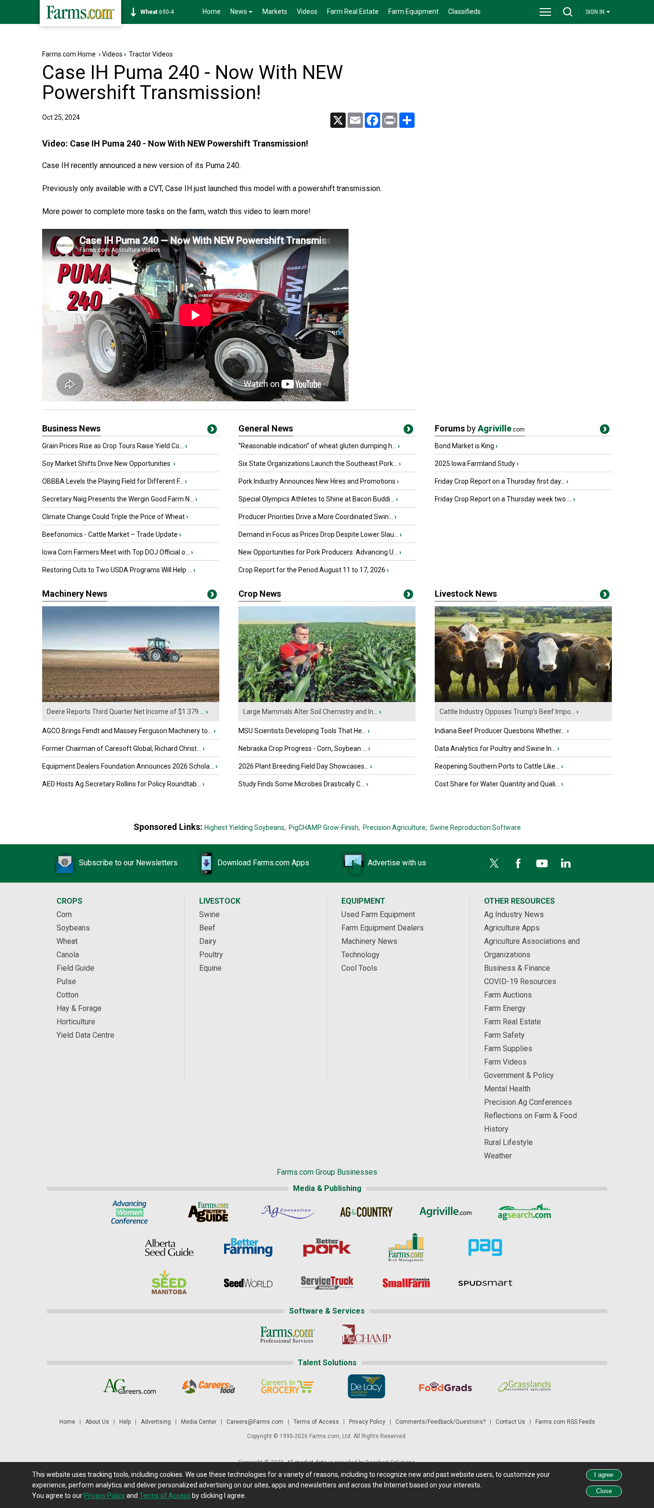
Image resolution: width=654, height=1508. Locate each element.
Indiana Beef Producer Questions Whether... (500, 731)
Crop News (259, 594)
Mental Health (507, 1088)
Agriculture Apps (512, 927)
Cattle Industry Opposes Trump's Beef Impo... (507, 711)
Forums (480, 428)
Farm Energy (505, 1008)
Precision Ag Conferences (528, 1102)
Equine (210, 968)
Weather (498, 1155)
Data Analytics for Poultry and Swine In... (495, 748)
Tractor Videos (151, 54)
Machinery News (74, 594)
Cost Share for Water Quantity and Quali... (497, 784)
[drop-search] (568, 12)
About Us (97, 1421)
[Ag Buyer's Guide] (208, 1212)
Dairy (207, 941)
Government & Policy (519, 1075)
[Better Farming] (248, 1247)
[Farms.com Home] (80, 13)
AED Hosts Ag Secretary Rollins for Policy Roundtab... (121, 784)
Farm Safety (504, 1035)
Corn (64, 914)
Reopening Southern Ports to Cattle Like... (497, 766)
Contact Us (510, 1421)
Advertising (156, 1421)
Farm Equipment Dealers (382, 927)
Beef (207, 927)
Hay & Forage (78, 1008)
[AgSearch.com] (524, 1212)
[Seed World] (248, 1283)
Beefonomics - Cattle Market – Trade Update (110, 534)
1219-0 (162, 12)
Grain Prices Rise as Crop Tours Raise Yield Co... (113, 446)
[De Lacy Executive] (366, 1386)
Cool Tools (359, 968)
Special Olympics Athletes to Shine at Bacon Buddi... (316, 499)
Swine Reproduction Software (475, 827)
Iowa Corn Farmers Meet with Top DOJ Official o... (116, 552)
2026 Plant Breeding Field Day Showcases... (303, 766)
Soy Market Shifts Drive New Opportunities (107, 463)
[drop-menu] (545, 12)
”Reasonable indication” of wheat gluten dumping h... (317, 446)
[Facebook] (518, 863)
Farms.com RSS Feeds (565, 1421)
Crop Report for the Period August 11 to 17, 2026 (311, 570)
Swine (209, 914)
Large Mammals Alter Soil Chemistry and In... (310, 711)
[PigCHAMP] (366, 1334)
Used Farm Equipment (378, 914)
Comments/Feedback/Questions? (440, 1421)
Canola (67, 954)
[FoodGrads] (445, 1386)
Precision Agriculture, (395, 827)
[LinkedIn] (565, 863)
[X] (494, 863)
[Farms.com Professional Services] (287, 1334)
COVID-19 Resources (520, 981)
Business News (71, 428)
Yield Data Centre (85, 1035)
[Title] (212, 431)
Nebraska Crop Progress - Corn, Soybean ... (302, 748)
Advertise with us (397, 862)
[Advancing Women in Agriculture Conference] (129, 1212)
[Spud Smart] (485, 1283)
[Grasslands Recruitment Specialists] (524, 1386)
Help (125, 1421)
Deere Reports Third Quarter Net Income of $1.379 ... (125, 711)
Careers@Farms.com (254, 1421)
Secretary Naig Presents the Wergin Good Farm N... (118, 499)
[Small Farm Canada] (406, 1283)
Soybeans (73, 927)
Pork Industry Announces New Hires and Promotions (316, 481)
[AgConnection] (287, 1212)
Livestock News (466, 594)
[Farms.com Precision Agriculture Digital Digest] (485, 1247)
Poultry (211, 954)
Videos (307, 11)
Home (212, 11)
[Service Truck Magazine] (327, 1283)
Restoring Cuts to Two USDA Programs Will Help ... (117, 570)
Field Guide (75, 968)
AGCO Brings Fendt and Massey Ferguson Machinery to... (127, 731)
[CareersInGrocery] (287, 1386)
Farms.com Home (69, 54)
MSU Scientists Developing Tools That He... (302, 731)
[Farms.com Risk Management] (406, 1247)
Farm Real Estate (353, 11)
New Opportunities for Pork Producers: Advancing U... (318, 552)
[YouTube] (542, 863)
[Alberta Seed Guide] (169, 1247)
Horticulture (75, 1021)
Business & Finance (517, 968)
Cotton (67, 994)
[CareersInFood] (208, 1386)
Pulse (66, 981)
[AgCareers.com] (129, 1386)
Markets (274, 11)
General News (265, 428)
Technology (360, 954)
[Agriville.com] (445, 1212)
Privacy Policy (367, 1421)
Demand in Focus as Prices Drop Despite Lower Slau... (318, 534)
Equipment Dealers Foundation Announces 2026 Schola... (128, 766)
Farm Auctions (508, 994)
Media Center (198, 1421)
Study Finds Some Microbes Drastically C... (301, 784)
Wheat (67, 941)
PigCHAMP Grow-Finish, (324, 827)
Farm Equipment (413, 11)
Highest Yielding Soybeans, (245, 827)
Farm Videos (505, 1061)
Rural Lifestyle (508, 1142)
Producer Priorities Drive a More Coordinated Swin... (315, 517)
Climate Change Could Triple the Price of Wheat (113, 517)
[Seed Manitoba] (169, 1283)
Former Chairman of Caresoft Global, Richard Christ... (121, 748)
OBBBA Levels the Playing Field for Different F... (112, 481)
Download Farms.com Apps (263, 862)
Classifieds (464, 11)
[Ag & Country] (366, 1212)
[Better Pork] (327, 1247)
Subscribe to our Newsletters (128, 862)
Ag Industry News (514, 914)
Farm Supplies (508, 1048)
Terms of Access (316, 1421)
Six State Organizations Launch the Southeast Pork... (317, 463)
